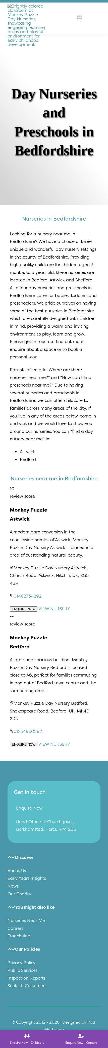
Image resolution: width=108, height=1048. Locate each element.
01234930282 (28, 731)
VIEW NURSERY (54, 608)
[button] (20, 857)
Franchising (19, 936)
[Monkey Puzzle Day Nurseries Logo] (26, 6)
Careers (15, 928)
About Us (17, 870)
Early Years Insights (27, 878)
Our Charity (19, 894)
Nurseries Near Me (26, 920)
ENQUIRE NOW (23, 609)
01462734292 (27, 596)
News (13, 886)
